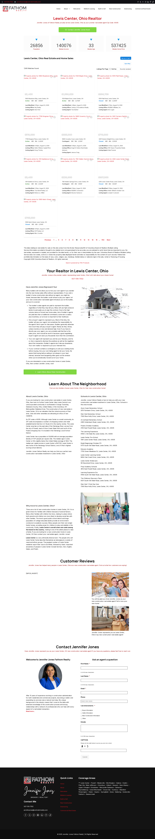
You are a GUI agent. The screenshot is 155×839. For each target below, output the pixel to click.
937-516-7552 (77, 279)
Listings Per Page (102, 69)
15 (96, 240)
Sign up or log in (125, 58)
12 (84, 240)
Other (84, 718)
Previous (48, 240)
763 (102, 240)
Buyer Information (87, 710)
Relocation (63, 791)
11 (80, 240)
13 (88, 240)
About (62, 787)
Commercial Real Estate (68, 810)
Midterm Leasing (65, 795)
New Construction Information (91, 715)
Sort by (113, 69)
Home (62, 784)
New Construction (66, 803)
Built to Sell (64, 799)
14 (92, 240)
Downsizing (64, 807)
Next (108, 240)
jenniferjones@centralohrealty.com (36, 810)
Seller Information (87, 713)
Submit (85, 757)
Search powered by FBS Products (77, 263)
